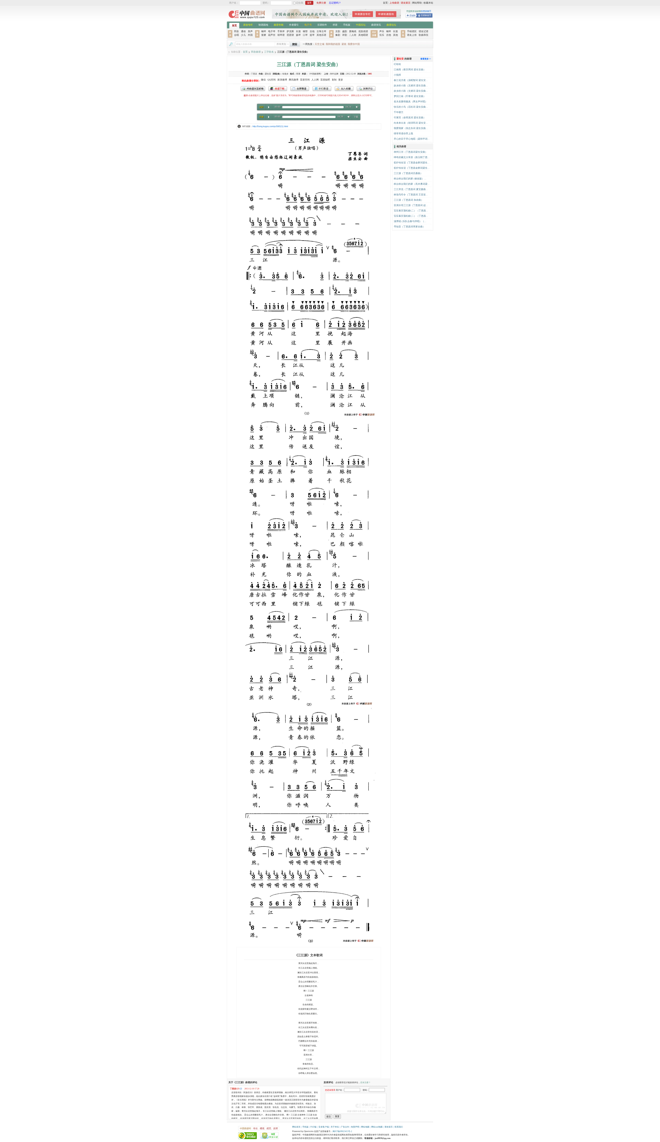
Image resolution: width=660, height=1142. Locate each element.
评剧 (344, 35)
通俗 (243, 31)
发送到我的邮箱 (253, 88)
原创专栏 (248, 25)
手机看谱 (321, 88)
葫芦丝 (271, 35)
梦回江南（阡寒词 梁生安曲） (410, 96)
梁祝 (344, 44)
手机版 (346, 25)
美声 (250, 31)
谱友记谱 (423, 31)
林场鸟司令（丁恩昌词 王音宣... (411, 194)
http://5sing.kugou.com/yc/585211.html (270, 126)
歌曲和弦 (423, 35)
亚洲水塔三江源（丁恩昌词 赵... (411, 205)
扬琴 (298, 35)
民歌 (236, 31)
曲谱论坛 (391, 25)
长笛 (298, 31)
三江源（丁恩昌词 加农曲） (408, 200)
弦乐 (381, 35)
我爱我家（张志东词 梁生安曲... (411, 128)
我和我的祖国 (333, 44)
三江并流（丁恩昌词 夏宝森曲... (411, 189)
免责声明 (355, 1127)
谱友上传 (412, 35)
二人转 (352, 35)
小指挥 (397, 75)
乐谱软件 (322, 25)
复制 (334, 79)
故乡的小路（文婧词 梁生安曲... (411, 85)
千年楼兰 (398, 112)
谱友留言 (405, 3)
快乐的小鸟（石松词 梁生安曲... (411, 107)
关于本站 (335, 1127)
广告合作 (345, 1127)
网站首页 (296, 1127)
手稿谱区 (412, 31)
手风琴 (281, 31)
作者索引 (294, 25)
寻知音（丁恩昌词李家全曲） (409, 226)
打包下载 (277, 88)
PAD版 (313, 1127)
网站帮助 (417, 3)
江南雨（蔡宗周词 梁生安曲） (410, 69)
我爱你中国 (354, 44)
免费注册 (321, 3)
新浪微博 (282, 79)
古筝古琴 (321, 31)
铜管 (305, 31)
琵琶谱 (290, 35)
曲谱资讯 (376, 25)
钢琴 (263, 31)
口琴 (305, 35)
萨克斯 (290, 31)
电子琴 (271, 31)
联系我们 (399, 1127)
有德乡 (285, 74)
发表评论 (366, 88)
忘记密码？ (335, 3)
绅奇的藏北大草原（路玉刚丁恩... (412, 157)
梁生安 (268, 74)
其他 (395, 35)
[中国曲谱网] (247, 19)
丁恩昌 (254, 74)
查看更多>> (425, 59)
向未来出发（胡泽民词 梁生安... (411, 123)
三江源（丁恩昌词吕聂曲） (408, 173)
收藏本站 (428, 3)
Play (268, 107)
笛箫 (263, 35)
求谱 (335, 25)
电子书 (308, 25)
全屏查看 (299, 88)
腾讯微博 (293, 79)
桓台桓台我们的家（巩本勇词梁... (412, 184)
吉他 (312, 31)
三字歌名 (269, 52)
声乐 (381, 31)
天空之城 (319, 44)
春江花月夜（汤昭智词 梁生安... (411, 80)
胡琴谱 (281, 35)
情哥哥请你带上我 (403, 133)
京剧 (337, 31)
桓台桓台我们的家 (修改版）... (410, 178)
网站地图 (365, 1127)
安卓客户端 (323, 1127)
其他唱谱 (363, 35)
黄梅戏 (352, 31)
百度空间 (305, 79)
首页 (385, 3)
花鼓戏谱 (363, 31)
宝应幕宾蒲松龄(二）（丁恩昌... (411, 210)
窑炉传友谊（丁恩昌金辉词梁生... (412, 162)
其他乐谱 (321, 35)
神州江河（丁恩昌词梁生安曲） (410, 152)
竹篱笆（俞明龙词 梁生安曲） (410, 117)
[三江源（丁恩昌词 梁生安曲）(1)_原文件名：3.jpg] (309, 943)
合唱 (236, 35)
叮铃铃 (397, 64)
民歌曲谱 (256, 52)
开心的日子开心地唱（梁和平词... (412, 139)
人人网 (315, 79)
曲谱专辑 (278, 25)
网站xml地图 (377, 1127)
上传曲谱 (394, 3)
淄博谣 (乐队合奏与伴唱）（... (410, 221)
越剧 (344, 31)
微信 (263, 79)
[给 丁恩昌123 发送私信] (241, 1088)
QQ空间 (271, 79)
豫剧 (337, 35)
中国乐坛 (361, 25)
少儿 (243, 35)
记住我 (299, 3)
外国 (250, 35)
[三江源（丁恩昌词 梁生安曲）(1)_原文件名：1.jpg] (308, 416)
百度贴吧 (325, 79)
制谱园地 (263, 25)
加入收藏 (344, 88)
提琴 (312, 35)
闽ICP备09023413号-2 (342, 1131)
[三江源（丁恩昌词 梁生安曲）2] (308, 705)
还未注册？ (365, 1082)
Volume (356, 106)
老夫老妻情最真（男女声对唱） (410, 101)
